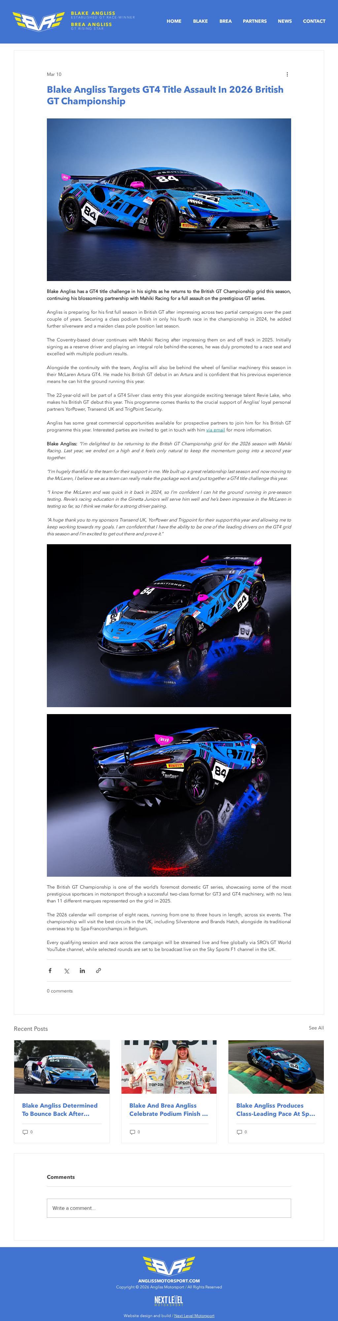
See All (316, 1028)
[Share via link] (98, 970)
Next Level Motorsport (194, 1315)
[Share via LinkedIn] (82, 970)
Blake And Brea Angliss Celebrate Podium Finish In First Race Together (168, 1110)
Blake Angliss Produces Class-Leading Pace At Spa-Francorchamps (275, 1110)
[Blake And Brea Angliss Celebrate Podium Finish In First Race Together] (169, 1067)
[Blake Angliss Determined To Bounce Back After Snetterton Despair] (62, 1067)
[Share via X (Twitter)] (66, 970)
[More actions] (287, 74)
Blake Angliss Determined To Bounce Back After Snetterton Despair (60, 1110)
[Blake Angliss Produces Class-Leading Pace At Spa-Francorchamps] (276, 1067)
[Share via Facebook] (50, 970)
